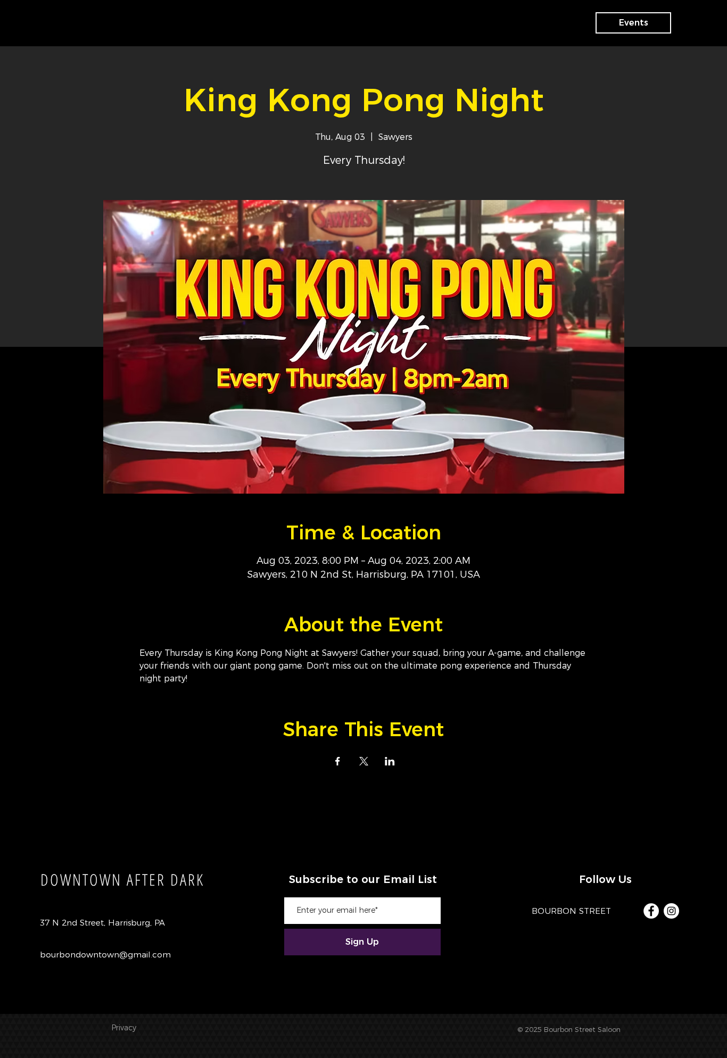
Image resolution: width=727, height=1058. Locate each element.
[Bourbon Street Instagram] (671, 911)
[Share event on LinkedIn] (390, 761)
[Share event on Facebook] (338, 761)
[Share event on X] (364, 761)
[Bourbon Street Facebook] (651, 911)
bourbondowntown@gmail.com (105, 954)
